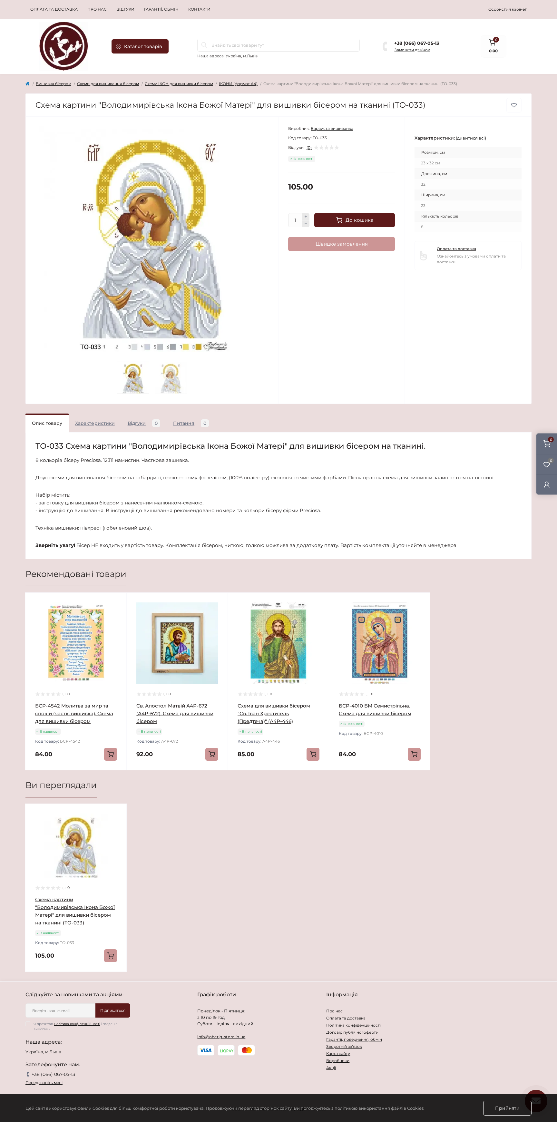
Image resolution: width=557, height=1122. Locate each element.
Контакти (199, 9)
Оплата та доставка (54, 9)
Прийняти (507, 1108)
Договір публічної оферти (352, 1032)
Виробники (337, 1060)
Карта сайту (338, 1053)
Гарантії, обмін (161, 9)
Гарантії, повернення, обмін (354, 1039)
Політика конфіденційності (77, 1024)
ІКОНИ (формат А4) (238, 83)
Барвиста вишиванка (332, 128)
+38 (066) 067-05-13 (416, 43)
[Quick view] (117, 602)
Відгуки (125, 9)
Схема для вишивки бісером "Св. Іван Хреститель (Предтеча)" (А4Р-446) (274, 713)
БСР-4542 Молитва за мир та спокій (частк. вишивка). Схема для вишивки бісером (74, 713)
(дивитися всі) (471, 138)
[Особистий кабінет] (546, 484)
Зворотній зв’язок (344, 1046)
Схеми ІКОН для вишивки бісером (179, 83)
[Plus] (305, 216)
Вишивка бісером (53, 83)
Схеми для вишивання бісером (108, 83)
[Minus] (305, 224)
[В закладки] (514, 105)
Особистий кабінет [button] (507, 9)
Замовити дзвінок (412, 49)
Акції (331, 1067)
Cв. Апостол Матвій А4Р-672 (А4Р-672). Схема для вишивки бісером (174, 713)
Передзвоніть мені (44, 1082)
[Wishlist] (117, 615)
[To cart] (110, 754)
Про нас (97, 9)
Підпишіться (112, 1010)
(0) (309, 147)
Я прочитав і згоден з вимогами (75, 1026)
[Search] (204, 45)
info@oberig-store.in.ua (221, 1036)
